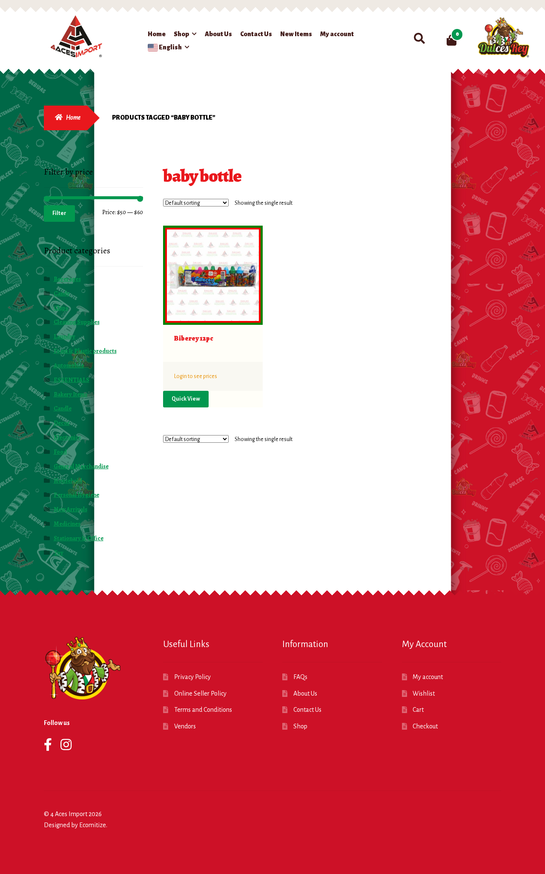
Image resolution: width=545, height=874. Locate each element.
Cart (418, 709)
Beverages (67, 279)
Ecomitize (92, 825)
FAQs (300, 676)
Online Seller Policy (200, 693)
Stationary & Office (78, 538)
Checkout (425, 726)
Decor (62, 423)
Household (68, 481)
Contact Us (256, 34)
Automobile (69, 365)
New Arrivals (70, 509)
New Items (296, 34)
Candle (63, 408)
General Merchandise (81, 466)
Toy (58, 553)
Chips (61, 308)
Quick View (186, 399)
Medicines (67, 524)
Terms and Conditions (203, 709)
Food (60, 452)
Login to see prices (195, 376)
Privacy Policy (192, 676)
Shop (181, 34)
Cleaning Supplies (77, 322)
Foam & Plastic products (85, 351)
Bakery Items (70, 394)
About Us (218, 34)
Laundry (64, 336)
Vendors (185, 726)
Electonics (67, 437)
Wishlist (424, 693)
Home (157, 34)
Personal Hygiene (76, 495)
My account (337, 34)
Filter (59, 213)
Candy (62, 293)
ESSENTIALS (71, 380)
